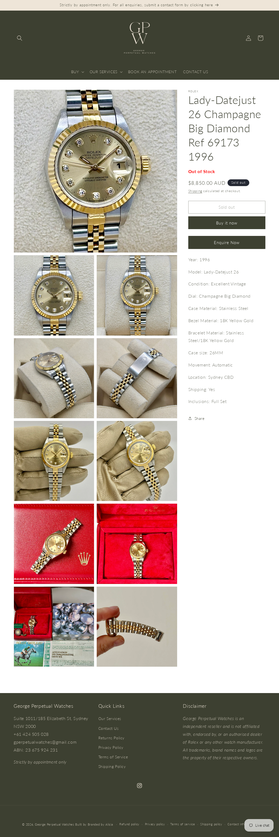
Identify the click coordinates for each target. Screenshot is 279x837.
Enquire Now (226, 242)
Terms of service (182, 824)
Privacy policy (155, 824)
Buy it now (226, 222)
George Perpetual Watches (54, 824)
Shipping (195, 191)
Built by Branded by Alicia (94, 824)
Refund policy (129, 824)
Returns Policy (111, 738)
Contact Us (108, 728)
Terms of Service (113, 757)
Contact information (242, 824)
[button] (20, 38)
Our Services (109, 718)
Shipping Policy (112, 766)
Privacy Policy (110, 747)
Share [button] (200, 418)
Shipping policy (211, 824)
